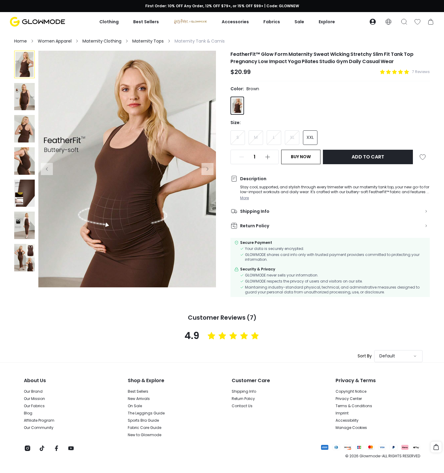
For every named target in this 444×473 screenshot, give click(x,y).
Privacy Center (349, 399)
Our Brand (33, 391)
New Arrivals (139, 399)
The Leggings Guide (146, 413)
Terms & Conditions (354, 406)
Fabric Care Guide (144, 428)
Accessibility (347, 420)
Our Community (38, 428)
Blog (28, 413)
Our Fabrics (34, 406)
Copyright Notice (351, 391)
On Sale (135, 406)
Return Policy (243, 399)
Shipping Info (244, 391)
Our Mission (34, 399)
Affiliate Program (39, 420)
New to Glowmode (144, 435)
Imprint (342, 413)
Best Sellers (138, 391)
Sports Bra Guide (143, 420)
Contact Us (242, 406)
